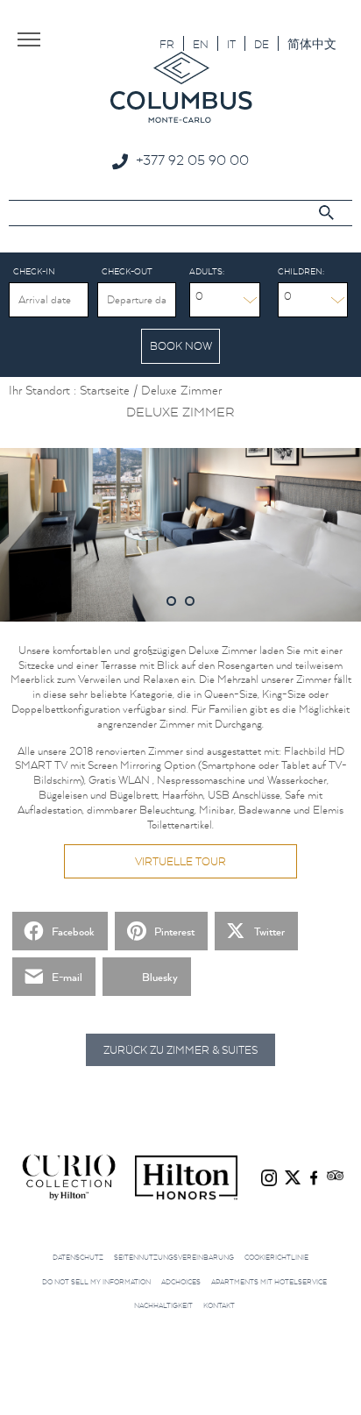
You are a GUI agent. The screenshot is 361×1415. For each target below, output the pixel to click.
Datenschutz (78, 1257)
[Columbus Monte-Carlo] (181, 86)
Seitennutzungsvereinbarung (174, 1257)
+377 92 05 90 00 (192, 159)
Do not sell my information (96, 1281)
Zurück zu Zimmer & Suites (180, 1049)
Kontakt (219, 1305)
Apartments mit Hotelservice (269, 1281)
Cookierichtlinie (276, 1257)
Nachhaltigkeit (163, 1305)
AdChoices (181, 1281)
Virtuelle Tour (180, 861)
